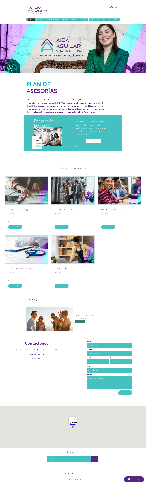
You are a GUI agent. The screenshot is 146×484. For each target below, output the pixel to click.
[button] (15, 227)
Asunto (89, 366)
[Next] (117, 133)
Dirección (90, 349)
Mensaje (89, 374)
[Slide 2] (70, 146)
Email (88, 357)
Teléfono (112, 357)
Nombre (89, 341)
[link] (26, 209)
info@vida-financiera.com (36, 354)
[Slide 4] (75, 146)
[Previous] (29, 133)
